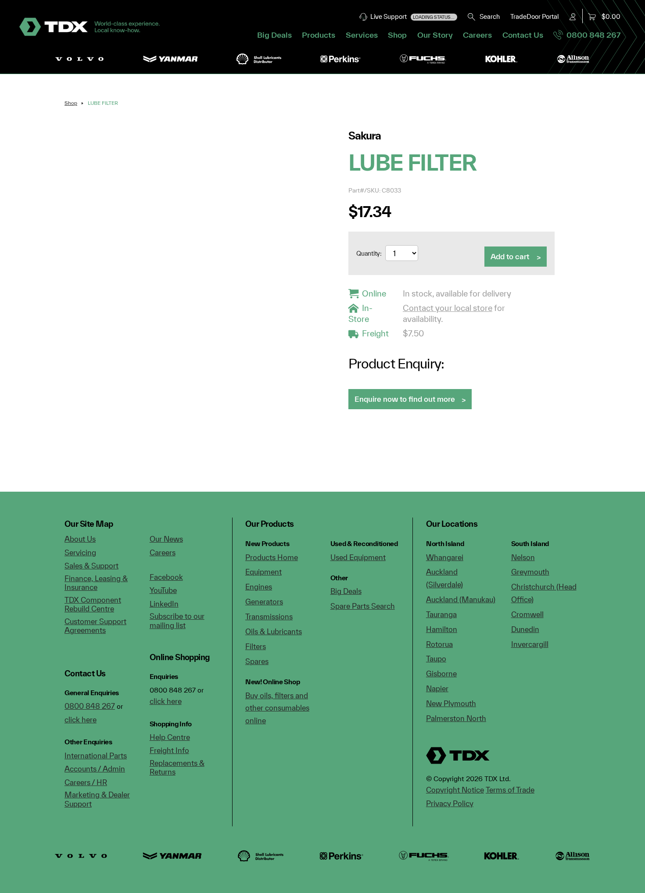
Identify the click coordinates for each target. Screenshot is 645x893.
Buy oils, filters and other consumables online (277, 708)
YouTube (163, 590)
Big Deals (274, 34)
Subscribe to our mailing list (177, 620)
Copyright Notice (455, 790)
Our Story (435, 34)
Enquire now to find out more (405, 399)
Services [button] (362, 34)
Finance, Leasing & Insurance (96, 583)
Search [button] (488, 16)
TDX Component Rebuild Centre (92, 604)
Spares (257, 661)
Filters (255, 646)
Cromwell (527, 614)
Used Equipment (358, 557)
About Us (80, 539)
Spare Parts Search (362, 606)
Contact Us (522, 34)
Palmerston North (456, 718)
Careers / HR (85, 782)
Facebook (166, 577)
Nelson (523, 557)
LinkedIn (164, 604)
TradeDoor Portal (534, 16)
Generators (264, 601)
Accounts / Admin (94, 768)
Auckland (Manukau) (460, 599)
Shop (397, 34)
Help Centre (170, 737)
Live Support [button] (411, 16)
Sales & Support (91, 565)
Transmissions (269, 616)
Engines (258, 586)
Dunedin (525, 629)
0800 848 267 (591, 34)
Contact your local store (447, 308)
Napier (437, 688)
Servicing (80, 552)
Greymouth (530, 572)
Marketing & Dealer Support (97, 799)
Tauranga (441, 614)
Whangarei (444, 557)
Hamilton (441, 629)
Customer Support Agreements (95, 626)
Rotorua (439, 644)
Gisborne (441, 673)
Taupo (436, 658)
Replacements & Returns (177, 767)
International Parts (95, 755)
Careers (477, 34)
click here (80, 719)
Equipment (263, 572)
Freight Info (169, 750)
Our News (166, 539)
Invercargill (529, 644)
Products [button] (318, 34)
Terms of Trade (510, 790)
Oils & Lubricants (273, 631)
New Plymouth (451, 703)
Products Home (271, 557)
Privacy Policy (449, 803)
